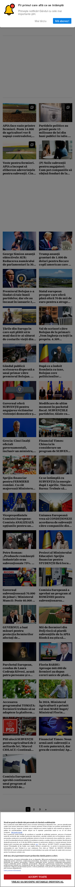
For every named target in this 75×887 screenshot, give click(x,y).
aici (37, 844)
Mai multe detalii (16, 832)
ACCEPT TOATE (37, 877)
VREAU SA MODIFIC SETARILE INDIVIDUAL (37, 881)
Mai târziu (40, 21)
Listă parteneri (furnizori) (12, 870)
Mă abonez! (62, 21)
